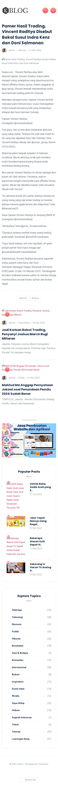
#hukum (35, 298)
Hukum (16, 710)
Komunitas (17, 660)
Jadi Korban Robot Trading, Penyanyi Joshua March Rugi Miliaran (25, 334)
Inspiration (18, 681)
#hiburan (23, 298)
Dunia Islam (18, 688)
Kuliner (16, 674)
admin (11, 50)
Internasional (19, 667)
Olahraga (17, 610)
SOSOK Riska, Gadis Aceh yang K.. (40, 487)
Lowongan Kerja (20, 739)
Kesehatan (17, 645)
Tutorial (16, 731)
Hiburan (22, 50)
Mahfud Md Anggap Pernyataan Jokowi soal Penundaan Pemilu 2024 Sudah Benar (27, 389)
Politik (22, 378)
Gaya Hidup (24, 322)
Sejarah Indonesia (22, 717)
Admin (12, 322)
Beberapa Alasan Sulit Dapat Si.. (37, 541)
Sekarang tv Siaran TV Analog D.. (40, 567)
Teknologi (17, 617)
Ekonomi (16, 624)
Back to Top (30, 780)
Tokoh (15, 724)
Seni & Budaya (20, 653)
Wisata (15, 696)
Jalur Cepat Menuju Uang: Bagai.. (38, 521)
